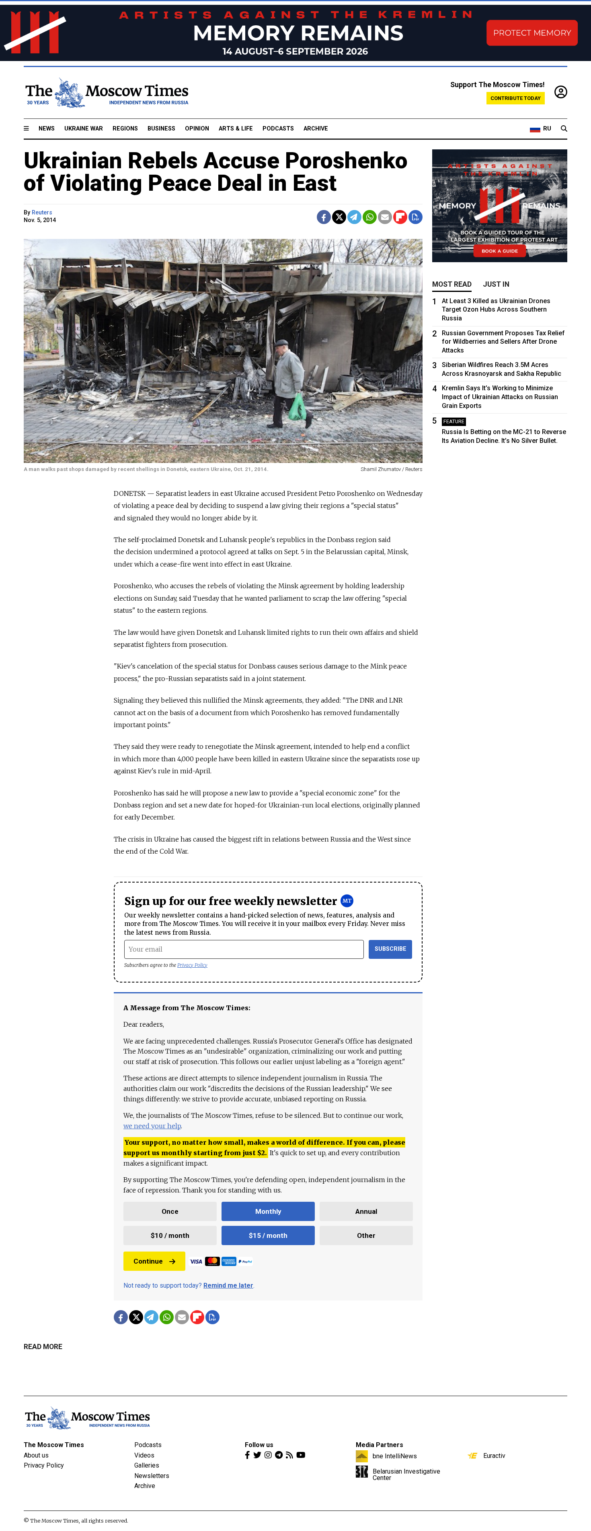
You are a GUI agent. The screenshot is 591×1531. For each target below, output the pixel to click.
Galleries (146, 1465)
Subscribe (390, 949)
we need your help (152, 1126)
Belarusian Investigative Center (406, 1474)
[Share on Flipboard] (400, 217)
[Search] (564, 129)
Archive (316, 128)
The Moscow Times (54, 1445)
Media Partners (379, 1445)
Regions (125, 128)
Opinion (197, 128)
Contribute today (515, 98)
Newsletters (151, 1476)
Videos (144, 1455)
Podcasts (278, 128)
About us (36, 1455)
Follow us (259, 1445)
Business (161, 128)
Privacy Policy (192, 965)
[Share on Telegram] (354, 217)
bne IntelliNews (395, 1456)
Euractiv (494, 1455)
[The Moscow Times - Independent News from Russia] (106, 93)
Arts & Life (236, 128)
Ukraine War (83, 128)
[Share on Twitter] (339, 217)
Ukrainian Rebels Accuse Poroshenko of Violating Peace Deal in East (216, 171)
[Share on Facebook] (324, 217)
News (47, 128)
